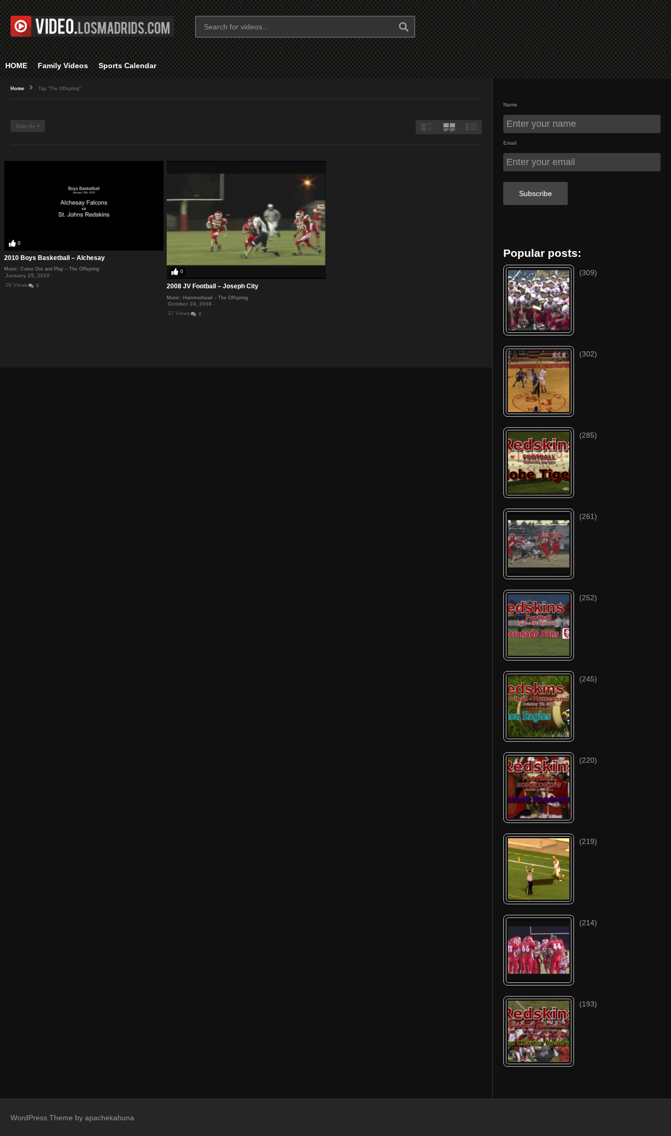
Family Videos (63, 65)
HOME (16, 65)
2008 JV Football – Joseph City (212, 286)
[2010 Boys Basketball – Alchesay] (84, 206)
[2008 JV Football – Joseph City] (246, 220)
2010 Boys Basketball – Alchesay (54, 258)
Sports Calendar (127, 65)
